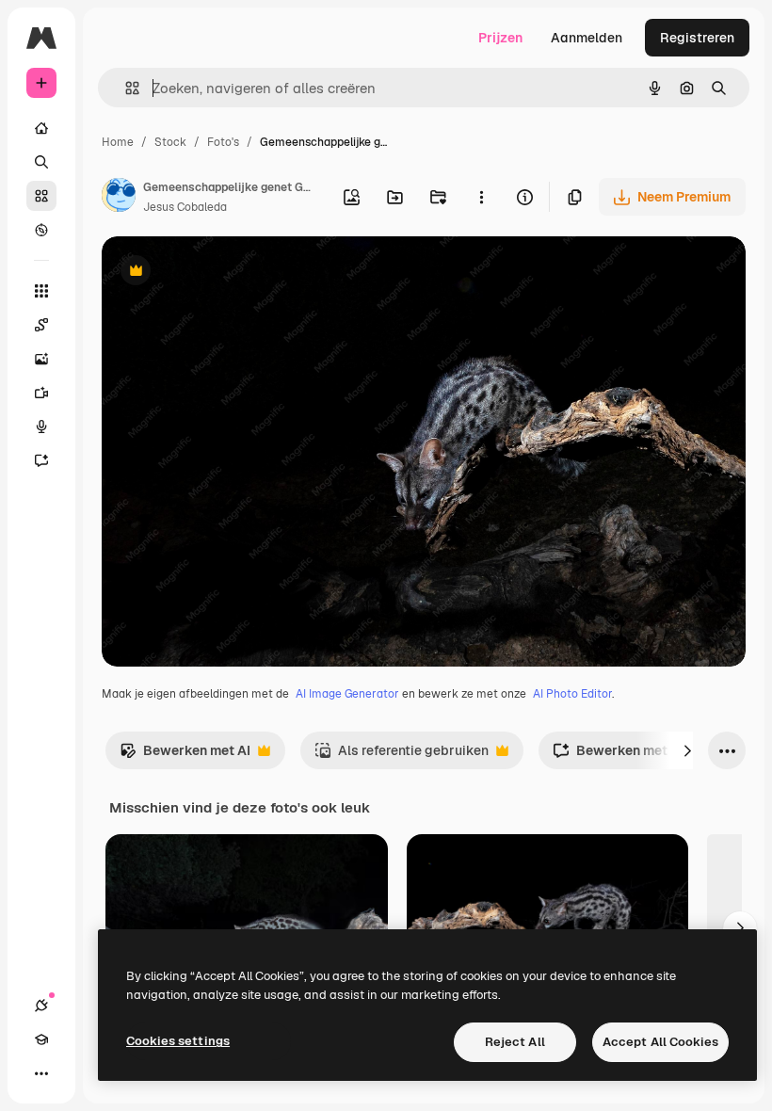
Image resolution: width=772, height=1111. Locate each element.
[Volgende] (687, 750)
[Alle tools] (41, 291)
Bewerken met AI (185, 755)
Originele (225, 273)
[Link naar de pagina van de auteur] (119, 197)
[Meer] (41, 1073)
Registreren (697, 37)
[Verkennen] (41, 230)
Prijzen (500, 37)
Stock (170, 142)
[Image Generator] (41, 359)
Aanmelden (586, 37)
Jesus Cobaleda (185, 207)
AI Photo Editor (572, 693)
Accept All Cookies (660, 1042)
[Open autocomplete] (125, 88)
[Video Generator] (41, 393)
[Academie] (41, 1039)
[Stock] (41, 196)
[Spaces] (41, 325)
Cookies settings (178, 1041)
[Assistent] (41, 460)
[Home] (41, 128)
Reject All (515, 1042)
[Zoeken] (41, 162)
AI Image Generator (347, 693)
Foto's (223, 142)
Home (118, 142)
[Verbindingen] (41, 1005)
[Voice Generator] (41, 426)
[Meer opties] (481, 197)
